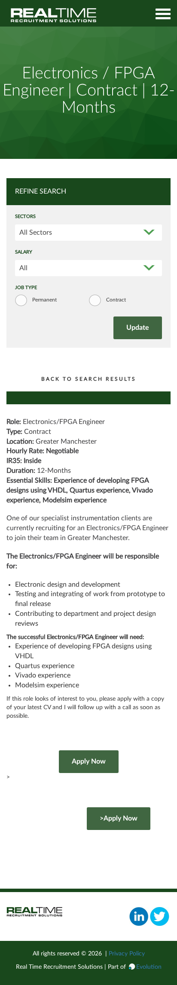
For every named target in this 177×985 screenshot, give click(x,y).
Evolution (149, 967)
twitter (159, 916)
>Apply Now (118, 818)
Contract (116, 299)
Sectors (25, 217)
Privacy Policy (127, 954)
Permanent (44, 299)
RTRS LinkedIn (139, 916)
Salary (23, 252)
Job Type (26, 288)
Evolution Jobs (54, 15)
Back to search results (88, 379)
